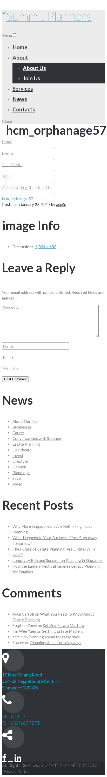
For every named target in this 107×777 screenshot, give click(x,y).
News (19, 99)
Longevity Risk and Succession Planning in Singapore (57, 560)
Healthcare (22, 449)
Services (22, 88)
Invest (17, 455)
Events (8, 153)
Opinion (19, 467)
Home (20, 47)
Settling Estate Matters (63, 625)
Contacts (23, 109)
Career (18, 432)
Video (17, 484)
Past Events (12, 164)
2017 (6, 176)
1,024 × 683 (45, 246)
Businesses (22, 427)
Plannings (21, 472)
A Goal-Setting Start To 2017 (27, 187)
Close (7, 121)
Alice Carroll (23, 614)
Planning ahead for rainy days (54, 637)
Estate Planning (26, 444)
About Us (34, 68)
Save (16, 478)
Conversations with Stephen (36, 438)
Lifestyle (20, 461)
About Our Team (26, 421)
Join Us (31, 78)
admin (61, 204)
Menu (7, 35)
